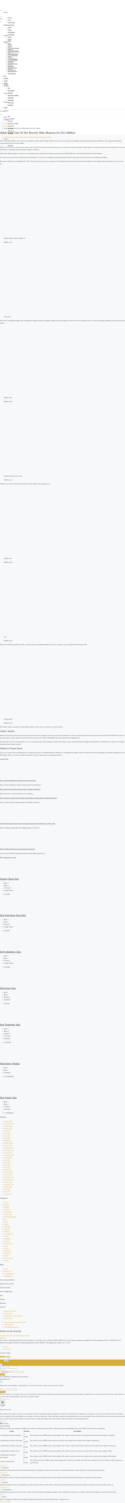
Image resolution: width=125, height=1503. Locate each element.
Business (6, 1204)
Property (6, 25)
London (6, 1236)
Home (6, 123)
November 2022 (9, 1179)
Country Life (14, 137)
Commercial (10, 61)
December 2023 (9, 1148)
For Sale (10, 17)
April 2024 (7, 1138)
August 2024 (8, 1128)
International (11, 66)
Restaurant (7, 1253)
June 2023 (7, 1162)
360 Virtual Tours (12, 73)
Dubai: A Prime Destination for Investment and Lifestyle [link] (17, 849)
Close (8, 1357)
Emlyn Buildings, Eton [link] (10, 952)
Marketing (7, 1238)
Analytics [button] (3, 1480)
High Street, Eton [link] (8, 988)
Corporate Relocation (13, 55)
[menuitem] (5, 117)
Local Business (8, 1234)
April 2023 (7, 1167)
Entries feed (7, 1271)
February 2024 (8, 1143)
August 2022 (8, 1186)
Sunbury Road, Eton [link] (9, 879)
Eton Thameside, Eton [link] (10, 1024)
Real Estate (43, 137)
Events (6, 1221)
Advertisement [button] (4, 1487)
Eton (5, 1219)
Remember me (6, 1372)
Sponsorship (11, 126)
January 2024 (8, 1145)
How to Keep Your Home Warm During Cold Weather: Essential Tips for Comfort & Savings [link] (28, 798)
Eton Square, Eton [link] (8, 1097)
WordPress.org (8, 1276)
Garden (21, 137)
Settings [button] (2, 1399)
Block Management (12, 71)
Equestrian (10, 68)
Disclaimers (10, 105)
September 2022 (9, 1184)
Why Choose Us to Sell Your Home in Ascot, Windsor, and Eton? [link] (20, 789)
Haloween (7, 1229)
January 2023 (8, 1174)
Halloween (7, 1226)
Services (6, 35)
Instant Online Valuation (13, 48)
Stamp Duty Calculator (13, 123)
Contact (5, 93)
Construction (8, 1212)
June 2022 (7, 1191)
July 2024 (7, 1131)
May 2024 (7, 1135)
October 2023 (8, 1152)
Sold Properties (11, 22)
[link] (7, 776)
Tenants (9, 56)
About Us (6, 110)
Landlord (6, 1231)
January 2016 (8, 1194)
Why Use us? (11, 130)
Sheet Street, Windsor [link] (10, 1063)
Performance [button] (4, 1472)
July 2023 (7, 1160)
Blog (9, 116)
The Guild (10, 121)
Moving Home (28, 137)
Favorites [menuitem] (10, 145)
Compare (3, 1357)
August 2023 (8, 1157)
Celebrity (6, 126)
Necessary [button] (3, 1421)
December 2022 (9, 1177)
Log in (6, 1269)
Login (2, 1374)
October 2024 (8, 1126)
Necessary (5, 1423)
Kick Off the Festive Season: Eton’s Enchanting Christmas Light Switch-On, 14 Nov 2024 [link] (27, 823)
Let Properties (11, 25)
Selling (9, 41)
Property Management (13, 54)
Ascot (5, 1202)
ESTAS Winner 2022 (10, 1217)
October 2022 (8, 1182)
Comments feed (8, 1273)
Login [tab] (6, 1360)
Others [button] (2, 1494)
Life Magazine (11, 118)
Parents (6, 1246)
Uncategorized (8, 1258)
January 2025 (8, 1121)
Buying (9, 46)
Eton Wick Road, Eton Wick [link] (13, 915)
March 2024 (7, 1140)
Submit (3, 1392)
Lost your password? (17, 1372)
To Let (9, 20)
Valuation (6, 84)
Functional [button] (3, 1465)
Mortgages (7, 1241)
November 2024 (9, 1123)
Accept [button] (7, 1399)
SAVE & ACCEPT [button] (5, 1502)
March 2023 (7, 1169)
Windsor (6, 1260)
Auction (10, 37)
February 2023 (8, 1172)
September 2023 (9, 1155)
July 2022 (7, 1189)
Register (6, 102)
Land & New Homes (12, 63)
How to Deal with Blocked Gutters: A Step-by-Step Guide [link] (18, 780)
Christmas (7, 1209)
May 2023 (7, 1165)
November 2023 (9, 1150)
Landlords (10, 49)
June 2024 (7, 1133)
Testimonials (11, 100)
